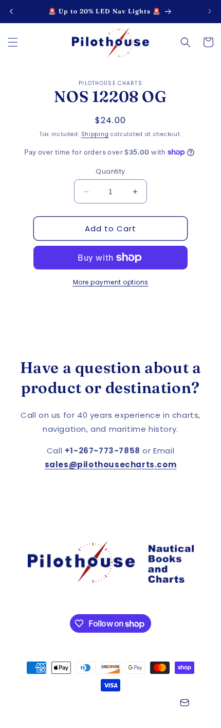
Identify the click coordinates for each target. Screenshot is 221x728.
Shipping (95, 134)
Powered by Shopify (143, 704)
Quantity (110, 171)
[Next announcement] (209, 11)
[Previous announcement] (11, 11)
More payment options (111, 282)
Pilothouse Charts (80, 704)
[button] (13, 42)
